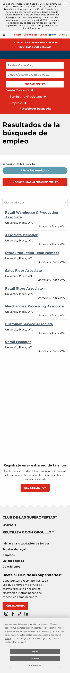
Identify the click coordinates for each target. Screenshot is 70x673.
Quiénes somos (13, 560)
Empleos (9, 555)
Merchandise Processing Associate (34, 306)
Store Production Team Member (32, 253)
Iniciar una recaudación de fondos (26, 543)
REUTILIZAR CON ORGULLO (35, 47)
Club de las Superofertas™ (30, 517)
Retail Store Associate (24, 288)
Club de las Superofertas (30, 42)
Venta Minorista (18, 90)
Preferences (35, 665)
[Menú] (4, 34)
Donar (53, 42)
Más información (32, 28)
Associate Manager (21, 235)
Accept (35, 651)
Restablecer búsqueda (35, 108)
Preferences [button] (18, 642)
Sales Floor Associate (23, 271)
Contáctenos (11, 566)
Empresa (16, 103)
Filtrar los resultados (35, 170)
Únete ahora (15, 605)
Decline (35, 658)
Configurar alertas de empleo (36, 182)
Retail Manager (18, 342)
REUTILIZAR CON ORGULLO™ (28, 532)
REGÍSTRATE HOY (35, 487)
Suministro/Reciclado (25, 96)
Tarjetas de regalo (15, 549)
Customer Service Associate (29, 324)
